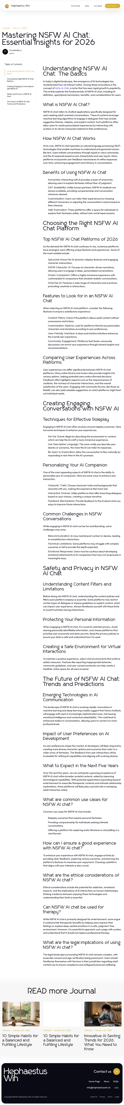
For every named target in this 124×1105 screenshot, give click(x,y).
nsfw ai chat (62, 88)
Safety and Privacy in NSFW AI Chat (19, 95)
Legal (117, 1097)
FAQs (116, 1081)
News (106, 1081)
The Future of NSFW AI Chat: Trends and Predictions (18, 103)
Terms (110, 1097)
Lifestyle (6, 28)
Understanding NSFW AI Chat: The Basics (20, 72)
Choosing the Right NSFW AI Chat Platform (20, 80)
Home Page (94, 1081)
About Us (93, 1097)
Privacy (102, 1097)
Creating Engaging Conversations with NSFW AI (20, 87)
